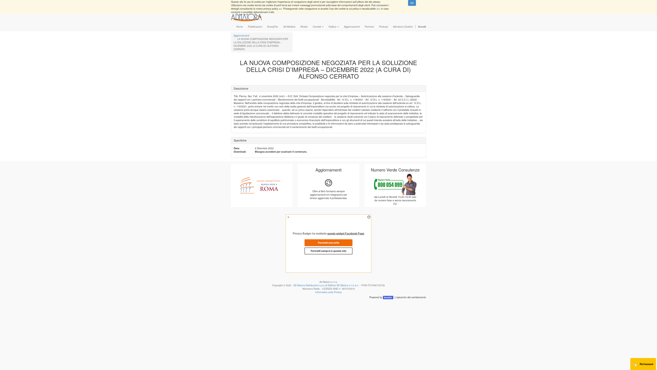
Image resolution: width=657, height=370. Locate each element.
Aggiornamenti (241, 35)
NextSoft (388, 297)
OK (412, 3)
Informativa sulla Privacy (328, 292)
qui (280, 8)
